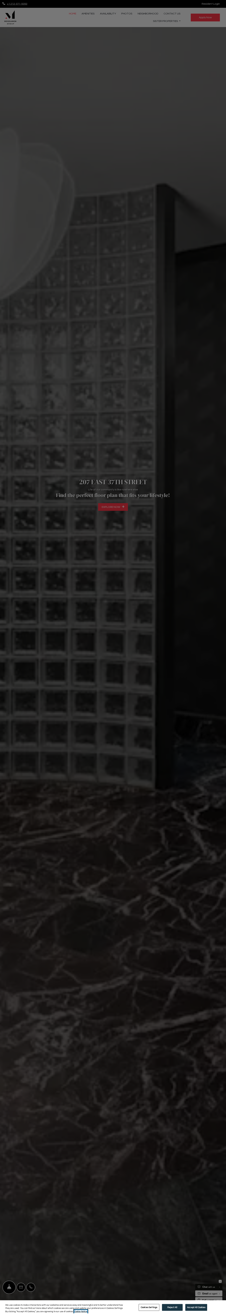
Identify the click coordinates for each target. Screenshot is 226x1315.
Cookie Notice (80, 1311)
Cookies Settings (149, 1307)
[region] (113, 1307)
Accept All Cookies (196, 1307)
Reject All (172, 1307)
